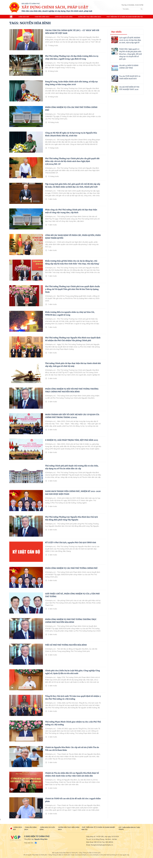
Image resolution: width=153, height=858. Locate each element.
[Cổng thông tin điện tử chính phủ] (15, 838)
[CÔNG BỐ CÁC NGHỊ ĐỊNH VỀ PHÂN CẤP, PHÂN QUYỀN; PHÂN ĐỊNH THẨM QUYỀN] (26, 244)
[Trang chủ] (14, 7)
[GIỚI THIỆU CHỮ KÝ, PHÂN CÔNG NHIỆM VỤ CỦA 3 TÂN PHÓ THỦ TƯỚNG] (26, 602)
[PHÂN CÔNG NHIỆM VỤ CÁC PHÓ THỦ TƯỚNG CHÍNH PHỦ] (26, 577)
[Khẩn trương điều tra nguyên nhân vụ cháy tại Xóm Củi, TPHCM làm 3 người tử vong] (26, 321)
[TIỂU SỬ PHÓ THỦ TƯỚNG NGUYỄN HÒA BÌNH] (26, 654)
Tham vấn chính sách (42, 16)
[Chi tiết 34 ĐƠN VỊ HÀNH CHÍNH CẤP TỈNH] (114, 67)
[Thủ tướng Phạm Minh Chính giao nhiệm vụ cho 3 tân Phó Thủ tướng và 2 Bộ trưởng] (26, 731)
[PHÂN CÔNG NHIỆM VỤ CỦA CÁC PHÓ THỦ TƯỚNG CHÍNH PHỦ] (26, 116)
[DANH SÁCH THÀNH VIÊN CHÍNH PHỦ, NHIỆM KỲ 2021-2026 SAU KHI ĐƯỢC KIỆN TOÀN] (26, 500)
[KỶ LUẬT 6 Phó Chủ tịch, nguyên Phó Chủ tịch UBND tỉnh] (26, 551)
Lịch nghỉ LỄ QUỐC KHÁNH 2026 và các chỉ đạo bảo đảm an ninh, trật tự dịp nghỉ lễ (130, 40)
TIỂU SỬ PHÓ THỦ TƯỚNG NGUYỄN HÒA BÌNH (66, 645)
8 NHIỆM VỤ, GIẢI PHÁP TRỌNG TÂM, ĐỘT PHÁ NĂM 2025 (71, 440)
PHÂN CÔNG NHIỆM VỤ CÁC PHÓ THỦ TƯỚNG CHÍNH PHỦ (71, 568)
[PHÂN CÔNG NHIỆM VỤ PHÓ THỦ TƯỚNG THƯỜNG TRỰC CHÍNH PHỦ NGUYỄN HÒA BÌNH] (26, 628)
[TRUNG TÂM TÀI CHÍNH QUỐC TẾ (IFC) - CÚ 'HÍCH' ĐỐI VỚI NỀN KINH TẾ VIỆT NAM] (26, 39)
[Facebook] (36, 843)
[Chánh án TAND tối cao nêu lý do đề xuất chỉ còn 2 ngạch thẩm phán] (26, 807)
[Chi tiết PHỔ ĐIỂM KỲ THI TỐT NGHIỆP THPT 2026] (114, 89)
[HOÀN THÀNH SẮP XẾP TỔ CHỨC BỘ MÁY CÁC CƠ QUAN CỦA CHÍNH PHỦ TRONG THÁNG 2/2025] (26, 423)
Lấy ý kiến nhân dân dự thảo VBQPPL (129, 828)
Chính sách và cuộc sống (63, 16)
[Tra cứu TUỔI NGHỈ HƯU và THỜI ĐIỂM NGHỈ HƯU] (114, 78)
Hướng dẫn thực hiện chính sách (89, 16)
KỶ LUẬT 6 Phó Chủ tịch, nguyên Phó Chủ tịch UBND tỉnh (70, 542)
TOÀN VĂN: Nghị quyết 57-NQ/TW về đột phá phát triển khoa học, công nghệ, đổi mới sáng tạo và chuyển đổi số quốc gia (130, 54)
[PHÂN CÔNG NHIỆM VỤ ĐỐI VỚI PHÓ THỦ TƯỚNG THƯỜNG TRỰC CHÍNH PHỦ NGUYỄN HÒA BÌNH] (26, 398)
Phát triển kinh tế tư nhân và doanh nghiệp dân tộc (125, 16)
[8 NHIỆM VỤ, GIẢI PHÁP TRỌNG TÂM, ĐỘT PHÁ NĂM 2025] (26, 449)
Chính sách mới (23, 16)
